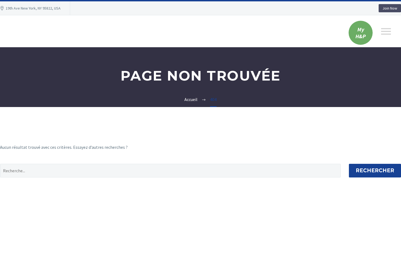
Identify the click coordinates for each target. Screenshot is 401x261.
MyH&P (360, 33)
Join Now (389, 8)
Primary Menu (386, 31)
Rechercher (375, 170)
